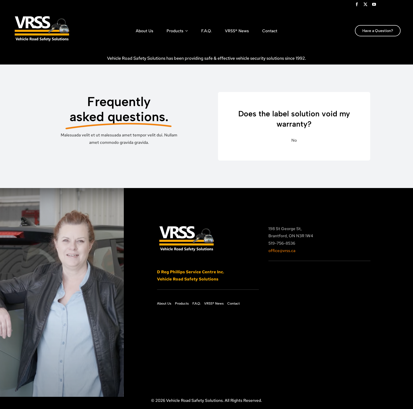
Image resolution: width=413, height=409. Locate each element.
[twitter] (365, 4)
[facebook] (357, 4)
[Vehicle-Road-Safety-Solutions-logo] (42, 13)
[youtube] (374, 4)
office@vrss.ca (281, 250)
